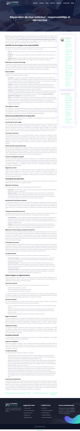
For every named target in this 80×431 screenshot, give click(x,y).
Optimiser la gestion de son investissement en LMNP (18, 393)
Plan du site (40, 430)
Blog (72, 3)
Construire (66, 3)
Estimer (52, 3)
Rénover (59, 3)
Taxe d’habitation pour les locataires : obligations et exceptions (44, 393)
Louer (46, 3)
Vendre (41, 3)
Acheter (35, 3)
